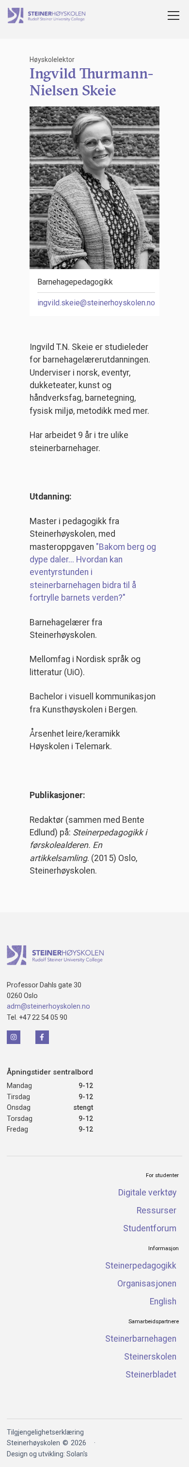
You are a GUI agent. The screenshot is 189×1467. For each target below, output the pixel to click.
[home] (46, 15)
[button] (171, 15)
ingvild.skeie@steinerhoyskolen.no (96, 302)
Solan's (77, 1454)
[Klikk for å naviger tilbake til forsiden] (55, 955)
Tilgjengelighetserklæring (45, 1432)
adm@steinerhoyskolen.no (48, 1006)
